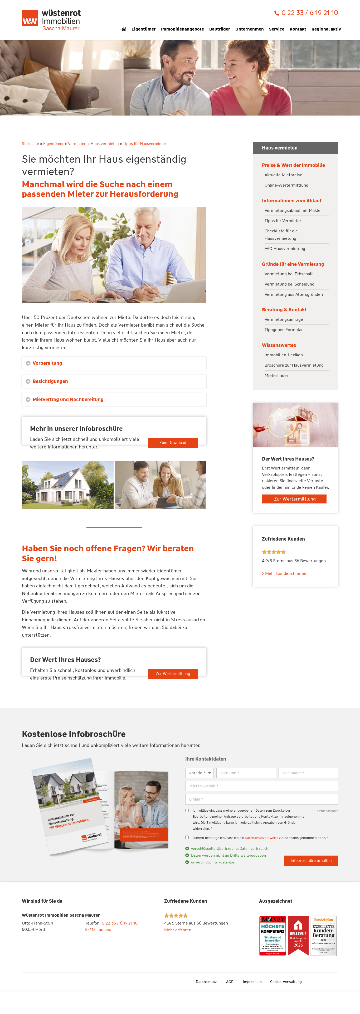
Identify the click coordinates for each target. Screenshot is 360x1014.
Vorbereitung (47, 363)
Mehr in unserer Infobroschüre (76, 428)
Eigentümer (144, 29)
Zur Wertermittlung (173, 673)
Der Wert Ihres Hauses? (65, 660)
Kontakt (298, 29)
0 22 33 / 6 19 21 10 (120, 923)
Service (276, 29)
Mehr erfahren (177, 930)
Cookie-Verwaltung (286, 981)
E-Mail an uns (98, 929)
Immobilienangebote (182, 29)
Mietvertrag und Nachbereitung (68, 399)
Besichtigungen (50, 381)
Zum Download (172, 442)
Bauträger (219, 29)
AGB (229, 981)
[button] (114, 363)
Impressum (252, 981)
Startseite (30, 143)
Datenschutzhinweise (261, 838)
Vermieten (77, 143)
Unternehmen (249, 29)
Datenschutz (206, 981)
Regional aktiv (326, 29)
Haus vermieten (105, 143)
